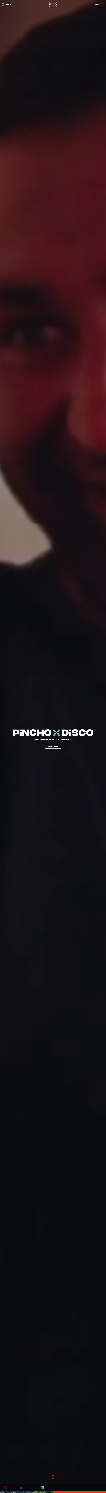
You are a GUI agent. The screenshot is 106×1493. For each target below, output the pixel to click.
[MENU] (102, 4)
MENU (97, 4)
